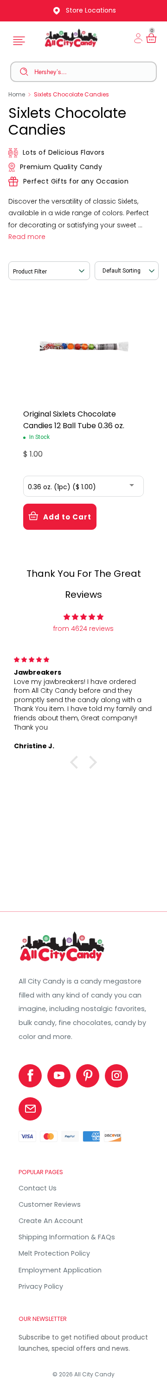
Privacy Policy (41, 1286)
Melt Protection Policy (54, 1253)
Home (16, 94)
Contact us (38, 1188)
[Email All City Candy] (30, 1109)
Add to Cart (67, 517)
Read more (26, 236)
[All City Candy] (63, 961)
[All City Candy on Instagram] (116, 1075)
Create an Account (51, 1220)
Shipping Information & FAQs (67, 1237)
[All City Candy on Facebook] (30, 1075)
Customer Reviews (50, 1204)
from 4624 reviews (83, 628)
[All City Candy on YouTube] (59, 1075)
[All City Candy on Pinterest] (87, 1075)
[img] (83, 617)
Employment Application (60, 1270)
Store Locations (91, 10)
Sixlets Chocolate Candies (71, 94)
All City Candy (94, 1374)
